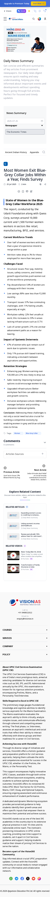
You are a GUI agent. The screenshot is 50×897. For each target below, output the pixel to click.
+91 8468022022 (25, 612)
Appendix (34, 152)
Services (25, 638)
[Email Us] (40, 11)
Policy (25, 654)
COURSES (25, 629)
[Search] (33, 19)
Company (25, 646)
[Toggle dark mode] (29, 11)
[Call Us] (35, 11)
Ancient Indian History (16, 152)
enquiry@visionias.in (25, 618)
